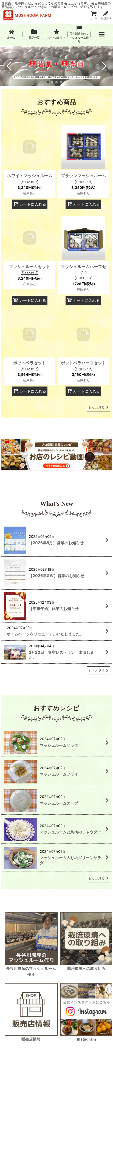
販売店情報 (31, 1039)
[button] (102, 34)
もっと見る (96, 407)
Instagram (86, 1039)
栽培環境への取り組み (86, 968)
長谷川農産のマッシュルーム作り (31, 971)
